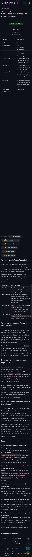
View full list (20, 89)
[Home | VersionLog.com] (11, 3)
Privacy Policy (20, 549)
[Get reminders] (28, 544)
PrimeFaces (6, 14)
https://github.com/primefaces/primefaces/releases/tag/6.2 (23, 60)
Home (2, 11)
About (5, 549)
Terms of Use (11, 549)
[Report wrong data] (28, 553)
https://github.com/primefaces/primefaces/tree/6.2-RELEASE (23, 67)
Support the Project (9, 551)
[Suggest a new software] (28, 548)
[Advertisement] (16, 164)
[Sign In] (25, 3)
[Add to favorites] (28, 539)
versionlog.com (18, 553)
